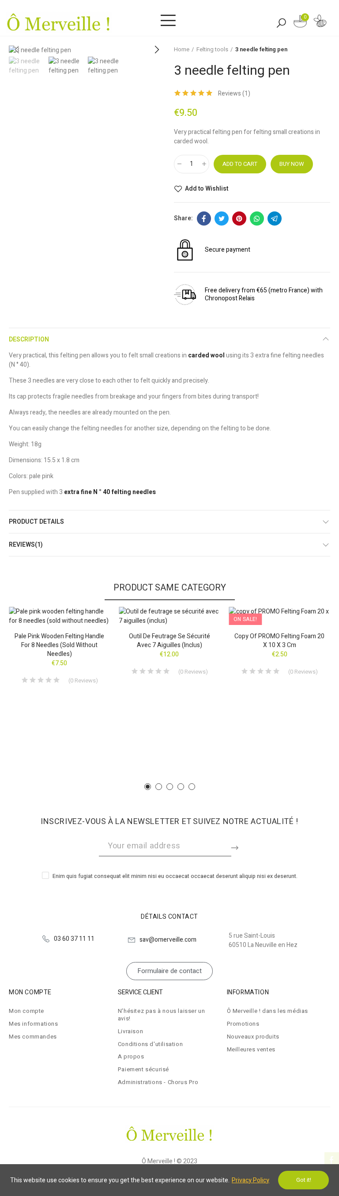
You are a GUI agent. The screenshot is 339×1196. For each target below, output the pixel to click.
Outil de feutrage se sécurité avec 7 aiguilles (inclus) (169, 641)
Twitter (222, 218)
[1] (235, 846)
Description (29, 339)
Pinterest (239, 218)
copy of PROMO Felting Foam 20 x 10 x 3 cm (279, 641)
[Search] (281, 22)
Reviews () (234, 94)
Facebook (204, 218)
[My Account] (320, 22)
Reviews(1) (26, 544)
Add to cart (239, 164)
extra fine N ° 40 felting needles (110, 492)
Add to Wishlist (206, 188)
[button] (156, 50)
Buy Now (291, 164)
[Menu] (168, 20)
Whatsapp (257, 218)
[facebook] (331, 1159)
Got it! (303, 1180)
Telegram (274, 218)
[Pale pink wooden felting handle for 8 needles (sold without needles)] (59, 616)
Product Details (36, 521)
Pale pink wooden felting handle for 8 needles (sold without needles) (59, 645)
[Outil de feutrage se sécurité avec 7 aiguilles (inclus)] (169, 616)
